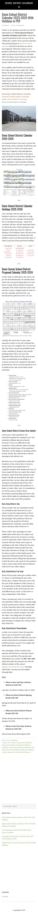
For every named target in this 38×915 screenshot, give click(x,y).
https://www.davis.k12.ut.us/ (13, 667)
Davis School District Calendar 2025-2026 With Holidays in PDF (18, 17)
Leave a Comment (17, 25)
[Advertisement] (19, 781)
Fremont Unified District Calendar (15, 97)
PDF (19, 200)
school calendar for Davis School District (16, 752)
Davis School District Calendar (14, 102)
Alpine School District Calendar (14, 99)
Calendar (14, 740)
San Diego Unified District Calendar (16, 94)
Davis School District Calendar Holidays (20, 750)
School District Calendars (19, 3)
